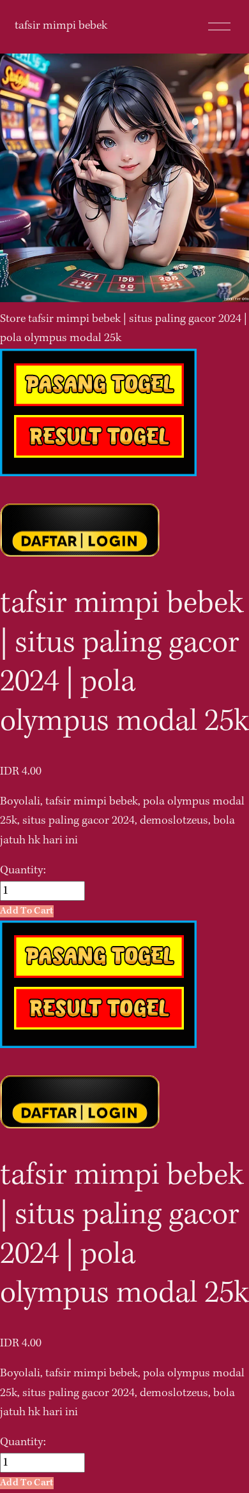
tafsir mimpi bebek (61, 26)
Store (13, 319)
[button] (27, 911)
